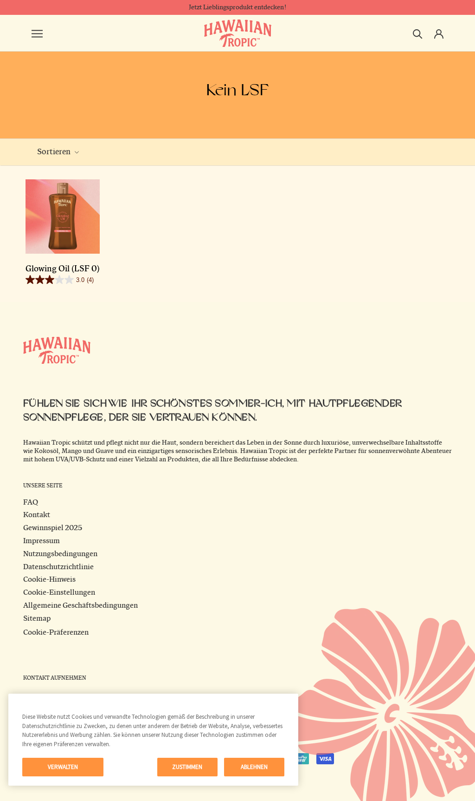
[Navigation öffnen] (37, 33)
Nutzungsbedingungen (60, 554)
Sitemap (37, 618)
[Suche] (418, 33)
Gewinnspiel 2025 (52, 528)
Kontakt (36, 515)
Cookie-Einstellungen (59, 592)
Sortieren (54, 152)
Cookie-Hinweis (49, 579)
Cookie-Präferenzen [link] (56, 632)
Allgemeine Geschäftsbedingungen (80, 605)
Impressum (41, 541)
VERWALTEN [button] (63, 767)
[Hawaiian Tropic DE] (237, 33)
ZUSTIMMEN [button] (187, 767)
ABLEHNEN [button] (254, 767)
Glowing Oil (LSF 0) (63, 269)
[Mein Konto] (438, 33)
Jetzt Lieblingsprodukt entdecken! (237, 7)
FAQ (30, 502)
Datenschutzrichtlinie (58, 567)
